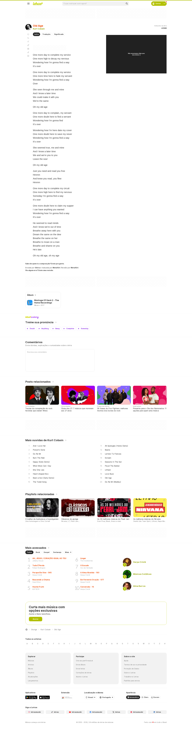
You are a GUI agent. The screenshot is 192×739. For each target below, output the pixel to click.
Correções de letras (83, 673)
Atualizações (33, 677)
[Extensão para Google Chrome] (67, 697)
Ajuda (126, 661)
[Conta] (164, 3)
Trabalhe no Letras (131, 677)
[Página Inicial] (26, 629)
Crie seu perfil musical (84, 661)
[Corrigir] (28, 52)
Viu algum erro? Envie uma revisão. (39, 270)
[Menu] (28, 3)
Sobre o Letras (129, 673)
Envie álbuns (81, 665)
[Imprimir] (28, 48)
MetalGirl (56, 268)
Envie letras (80, 669)
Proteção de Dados (131, 669)
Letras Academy (96, 317)
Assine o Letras (82, 677)
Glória (37, 268)
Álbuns (30, 669)
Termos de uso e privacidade (135, 665)
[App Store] (44, 697)
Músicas (31, 661)
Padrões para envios (132, 681)
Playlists (31, 673)
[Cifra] (28, 45)
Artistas (31, 665)
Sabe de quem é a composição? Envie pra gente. (44, 264)
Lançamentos (33, 681)
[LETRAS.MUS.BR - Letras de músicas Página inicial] (38, 3)
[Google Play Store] (31, 697)
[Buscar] (126, 3)
